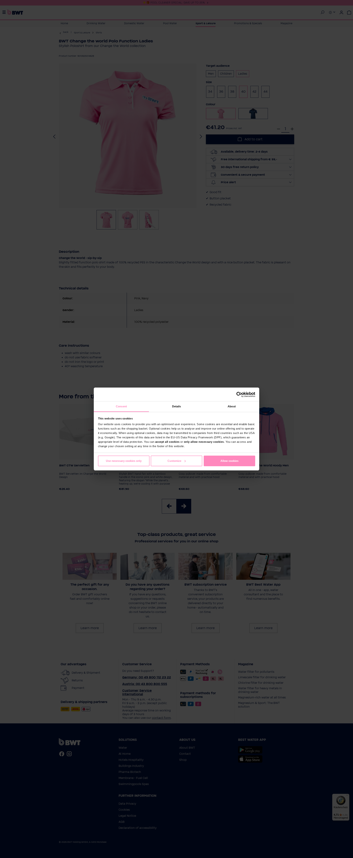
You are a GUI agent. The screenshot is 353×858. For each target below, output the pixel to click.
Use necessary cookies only (124, 460)
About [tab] (232, 406)
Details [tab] (176, 406)
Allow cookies (229, 460)
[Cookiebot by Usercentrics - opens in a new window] (239, 394)
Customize (174, 460)
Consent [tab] (121, 406)
